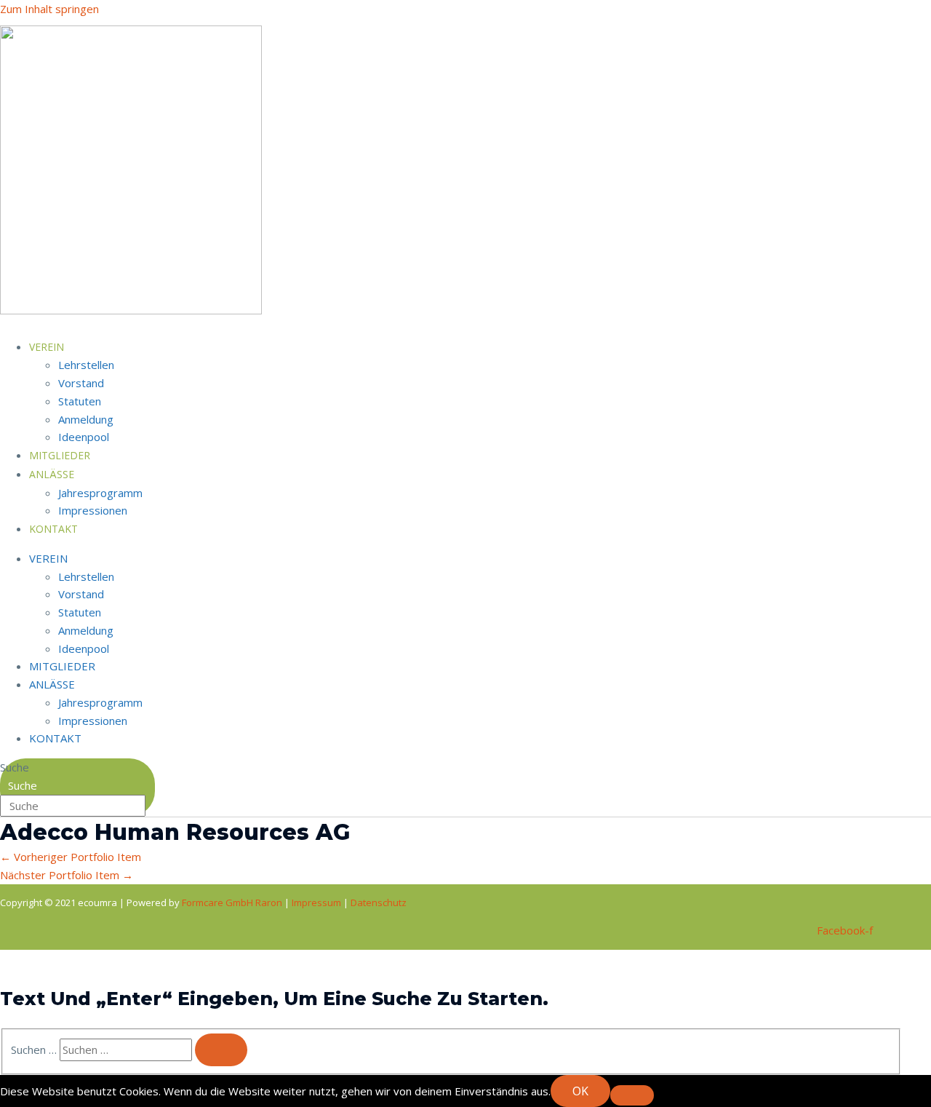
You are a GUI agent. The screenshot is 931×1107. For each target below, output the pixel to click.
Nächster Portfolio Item (66, 875)
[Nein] (632, 1095)
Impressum (317, 902)
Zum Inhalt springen (49, 8)
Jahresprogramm (100, 492)
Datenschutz (379, 902)
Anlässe (51, 474)
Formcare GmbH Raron (233, 902)
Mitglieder (62, 666)
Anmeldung (85, 419)
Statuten (79, 401)
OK (580, 1091)
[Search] (221, 1049)
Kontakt (53, 529)
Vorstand (81, 383)
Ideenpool (83, 648)
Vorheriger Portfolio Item (70, 856)
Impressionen (92, 510)
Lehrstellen (86, 364)
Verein (46, 347)
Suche (14, 767)
